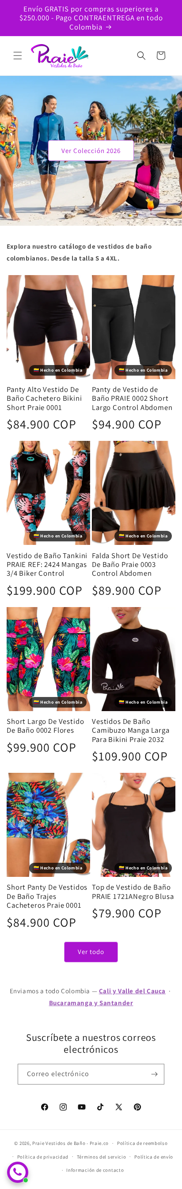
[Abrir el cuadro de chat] (17, 1172)
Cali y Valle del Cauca (132, 991)
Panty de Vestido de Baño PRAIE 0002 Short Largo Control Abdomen (132, 398)
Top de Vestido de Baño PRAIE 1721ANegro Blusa (133, 892)
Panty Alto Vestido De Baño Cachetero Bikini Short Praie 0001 (44, 398)
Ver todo (91, 951)
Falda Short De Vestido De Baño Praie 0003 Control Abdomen (130, 564)
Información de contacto (95, 1170)
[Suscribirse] (154, 1074)
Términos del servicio (101, 1157)
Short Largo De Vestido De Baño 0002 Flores (45, 726)
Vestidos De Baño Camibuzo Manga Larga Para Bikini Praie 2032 (131, 730)
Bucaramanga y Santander (91, 1003)
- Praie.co (98, 1143)
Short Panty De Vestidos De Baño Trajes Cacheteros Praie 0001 (47, 896)
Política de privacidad (42, 1157)
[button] (17, 55)
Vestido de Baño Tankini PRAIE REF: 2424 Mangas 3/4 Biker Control (47, 564)
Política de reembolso (142, 1143)
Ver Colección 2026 (91, 150)
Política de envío (153, 1157)
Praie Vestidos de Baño (58, 1143)
